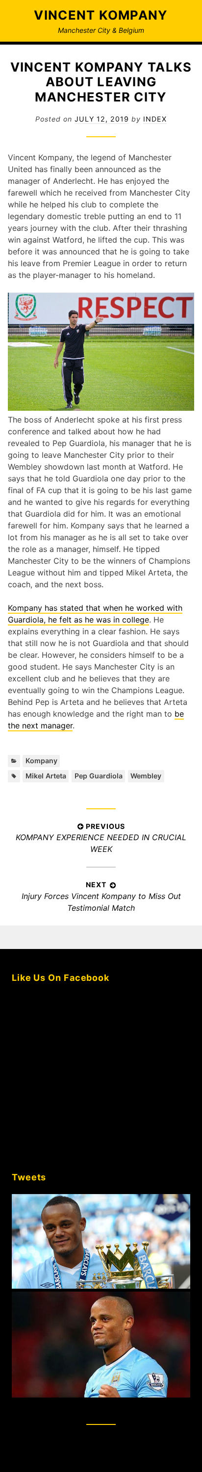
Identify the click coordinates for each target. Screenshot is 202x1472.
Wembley (145, 776)
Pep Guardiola (99, 776)
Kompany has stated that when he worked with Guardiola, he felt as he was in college (95, 613)
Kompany (41, 760)
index (155, 119)
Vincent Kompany (101, 15)
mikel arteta (45, 776)
